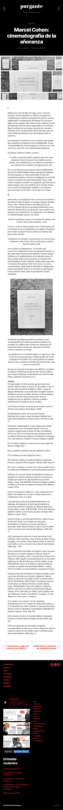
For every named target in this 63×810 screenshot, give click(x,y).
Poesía (6, 680)
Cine (5, 670)
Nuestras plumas (39, 731)
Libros (6, 667)
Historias (31, 23)
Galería (35, 716)
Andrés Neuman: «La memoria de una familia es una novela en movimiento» (16, 787)
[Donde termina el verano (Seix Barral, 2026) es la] (23, 742)
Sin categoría (38, 741)
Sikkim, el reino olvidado (11, 793)
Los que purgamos (39, 723)
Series (35, 738)
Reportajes (37, 736)
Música (6, 683)
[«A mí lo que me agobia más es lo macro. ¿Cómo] (10, 728)
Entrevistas (8, 664)
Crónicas (7, 677)
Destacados (37, 706)
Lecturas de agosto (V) (11, 769)
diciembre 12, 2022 (40, 48)
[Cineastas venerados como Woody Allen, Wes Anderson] (10, 715)
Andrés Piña (25, 48)
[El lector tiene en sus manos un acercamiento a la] (23, 728)
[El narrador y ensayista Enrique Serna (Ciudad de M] (10, 742)
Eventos (36, 714)
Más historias (38, 726)
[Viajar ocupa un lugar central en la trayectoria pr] (23, 715)
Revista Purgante (15, 805)
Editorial (7, 686)
